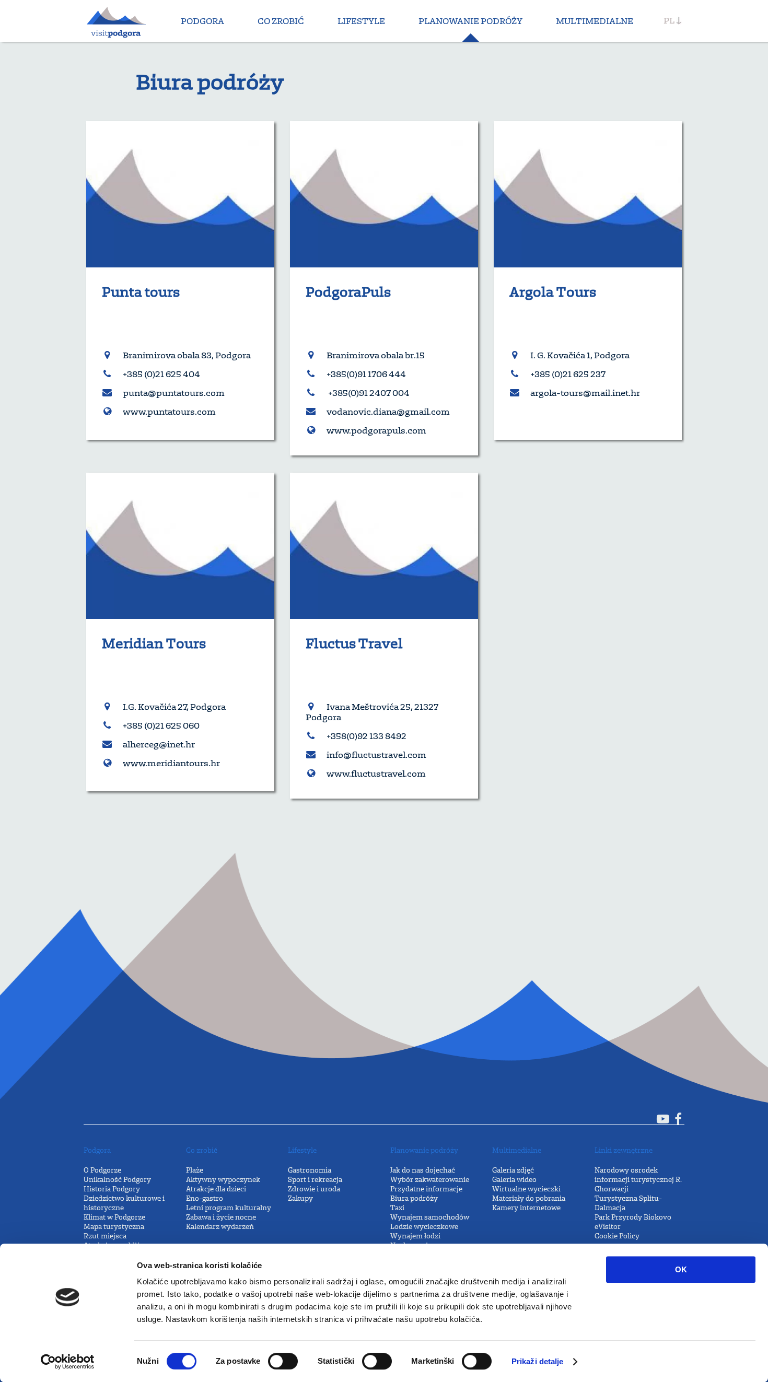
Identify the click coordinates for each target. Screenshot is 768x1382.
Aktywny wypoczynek (223, 1179)
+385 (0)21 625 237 (568, 374)
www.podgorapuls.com (376, 430)
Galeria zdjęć (513, 1170)
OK (681, 1269)
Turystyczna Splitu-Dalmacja (628, 1203)
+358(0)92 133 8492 (366, 736)
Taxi (397, 1207)
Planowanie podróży (470, 21)
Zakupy (300, 1198)
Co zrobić (281, 21)
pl (669, 20)
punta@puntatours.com (174, 393)
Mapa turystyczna (114, 1226)
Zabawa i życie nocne (221, 1217)
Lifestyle (361, 21)
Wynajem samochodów (429, 1217)
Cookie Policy (617, 1236)
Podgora (202, 21)
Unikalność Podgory (117, 1179)
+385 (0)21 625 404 (161, 374)
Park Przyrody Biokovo (633, 1217)
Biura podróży (414, 1198)
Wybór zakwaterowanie (429, 1179)
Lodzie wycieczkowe (424, 1226)
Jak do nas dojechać (422, 1170)
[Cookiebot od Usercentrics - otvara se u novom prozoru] (67, 1361)
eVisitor (608, 1226)
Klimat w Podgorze (114, 1217)
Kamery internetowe (526, 1207)
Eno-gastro (204, 1198)
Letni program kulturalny (228, 1207)
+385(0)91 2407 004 (368, 393)
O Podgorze (102, 1170)
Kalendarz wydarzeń (220, 1226)
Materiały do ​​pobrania (528, 1198)
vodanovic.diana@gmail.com (388, 411)
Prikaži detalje (537, 1361)
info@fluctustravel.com (376, 754)
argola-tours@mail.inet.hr (585, 393)
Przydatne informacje (426, 1189)
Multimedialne (594, 21)
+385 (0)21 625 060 (161, 725)
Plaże (194, 1170)
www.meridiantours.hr (171, 763)
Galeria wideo (514, 1179)
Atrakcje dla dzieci (216, 1189)
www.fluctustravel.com (376, 773)
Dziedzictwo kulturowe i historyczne (124, 1203)
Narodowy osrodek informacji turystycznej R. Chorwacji (638, 1179)
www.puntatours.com (169, 411)
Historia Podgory (112, 1189)
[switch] (283, 1361)
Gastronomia (309, 1170)
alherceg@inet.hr (159, 744)
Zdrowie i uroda (314, 1189)
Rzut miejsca (105, 1236)
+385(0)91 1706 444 (366, 374)
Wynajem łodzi (415, 1236)
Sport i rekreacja (315, 1179)
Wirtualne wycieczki (526, 1189)
